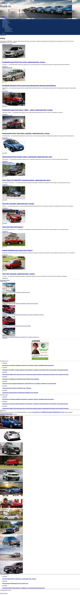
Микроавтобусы (8, 28)
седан (66, 412)
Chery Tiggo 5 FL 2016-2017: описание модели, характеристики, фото (26, 180)
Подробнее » (5, 66)
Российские (5, 25)
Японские (5, 23)
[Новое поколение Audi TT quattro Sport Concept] (11, 441)
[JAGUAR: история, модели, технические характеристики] (11, 533)
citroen (8, 412)
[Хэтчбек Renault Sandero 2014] (11, 428)
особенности (56, 412)
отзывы (62, 412)
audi (3, 412)
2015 (1, 412)
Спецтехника (7, 30)
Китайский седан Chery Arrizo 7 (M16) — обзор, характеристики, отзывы (27, 110)
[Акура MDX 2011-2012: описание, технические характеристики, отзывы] (11, 547)
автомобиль (24, 412)
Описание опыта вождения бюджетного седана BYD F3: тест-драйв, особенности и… (20, 337)
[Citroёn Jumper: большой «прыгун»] (11, 468)
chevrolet (5, 412)
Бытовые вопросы (9, 31)
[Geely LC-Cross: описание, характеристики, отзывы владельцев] (11, 481)
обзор (44, 412)
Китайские (5, 21)
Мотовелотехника (8, 29)
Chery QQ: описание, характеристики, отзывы (18, 274)
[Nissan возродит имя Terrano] (11, 454)
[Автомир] (5, 14)
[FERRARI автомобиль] (11, 507)
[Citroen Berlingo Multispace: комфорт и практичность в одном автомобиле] (11, 560)
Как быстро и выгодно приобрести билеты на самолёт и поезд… (16, 292)
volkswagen (19, 412)
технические (69, 412)
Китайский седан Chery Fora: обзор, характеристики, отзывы (23, 62)
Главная (2, 35)
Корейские (5, 24)
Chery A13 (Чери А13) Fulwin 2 (12, 227)
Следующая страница (5, 280)
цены (16, 414)
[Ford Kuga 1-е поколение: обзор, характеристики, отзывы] (11, 520)
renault (15, 412)
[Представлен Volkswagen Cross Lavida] (11, 573)
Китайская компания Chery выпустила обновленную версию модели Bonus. (29, 85)
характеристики (6, 414)
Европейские (5, 20)
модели (36, 412)
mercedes (12, 412)
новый (40, 412)
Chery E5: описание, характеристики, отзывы (18, 203)
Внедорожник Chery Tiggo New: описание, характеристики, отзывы (26, 133)
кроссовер (31, 412)
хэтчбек (14, 414)
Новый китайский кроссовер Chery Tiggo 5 (17, 250)
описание (49, 412)
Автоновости (5, 27)
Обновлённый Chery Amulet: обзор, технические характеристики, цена (27, 157)
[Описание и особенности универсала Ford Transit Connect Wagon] (8, 324)
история (28, 412)
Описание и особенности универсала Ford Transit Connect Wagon (16, 325)
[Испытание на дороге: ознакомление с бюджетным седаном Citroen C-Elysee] (11, 494)
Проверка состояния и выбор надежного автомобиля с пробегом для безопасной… (20, 303)
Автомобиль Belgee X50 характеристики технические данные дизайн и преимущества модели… (23, 314)
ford (10, 412)
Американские (6, 22)
